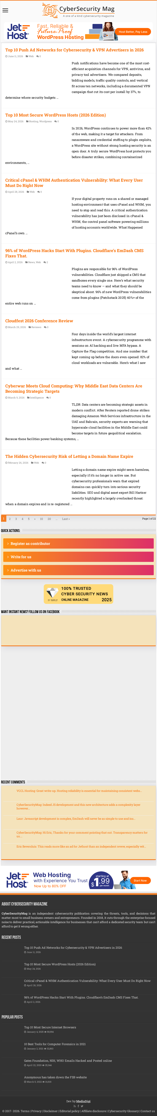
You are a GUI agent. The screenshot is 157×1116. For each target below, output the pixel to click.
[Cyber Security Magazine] (78, 10)
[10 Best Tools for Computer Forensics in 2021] (12, 1049)
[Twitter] (82, 1106)
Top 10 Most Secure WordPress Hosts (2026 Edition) (55, 115)
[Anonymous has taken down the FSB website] (12, 1082)
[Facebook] (78, 1106)
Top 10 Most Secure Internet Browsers (50, 1027)
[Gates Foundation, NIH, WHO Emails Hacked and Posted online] (12, 1066)
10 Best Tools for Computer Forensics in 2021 (55, 1044)
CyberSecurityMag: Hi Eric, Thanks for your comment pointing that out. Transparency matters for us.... (82, 834)
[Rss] (74, 1106)
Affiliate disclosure (93, 1111)
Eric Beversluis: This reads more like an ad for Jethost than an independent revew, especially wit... (81, 846)
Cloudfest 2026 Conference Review (39, 320)
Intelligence (37, 397)
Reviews (36, 327)
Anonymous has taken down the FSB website (55, 1077)
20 (49, 519)
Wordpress (45, 121)
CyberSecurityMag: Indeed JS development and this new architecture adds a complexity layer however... (78, 806)
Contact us (148, 1111)
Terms (25, 1111)
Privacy (36, 1111)
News (31, 262)
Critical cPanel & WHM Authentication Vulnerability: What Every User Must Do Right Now (87, 981)
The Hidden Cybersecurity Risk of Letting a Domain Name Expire (69, 456)
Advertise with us (26, 570)
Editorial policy (69, 1111)
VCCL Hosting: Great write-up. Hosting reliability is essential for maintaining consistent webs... (79, 791)
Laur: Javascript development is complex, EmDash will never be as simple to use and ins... (76, 819)
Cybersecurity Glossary (123, 1111)
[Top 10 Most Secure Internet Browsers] (12, 1032)
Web (31, 56)
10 (41, 519)
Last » (66, 519)
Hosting (33, 121)
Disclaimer (50, 1111)
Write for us (21, 556)
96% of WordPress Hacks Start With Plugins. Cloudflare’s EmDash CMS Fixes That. (81, 997)
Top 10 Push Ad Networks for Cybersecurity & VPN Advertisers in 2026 (74, 49)
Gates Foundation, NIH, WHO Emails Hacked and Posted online (68, 1061)
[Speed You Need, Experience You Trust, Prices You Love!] (78, 31)
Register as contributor (30, 543)
